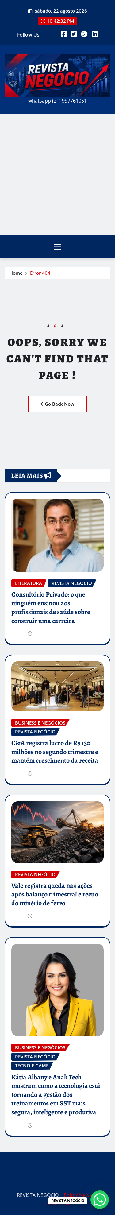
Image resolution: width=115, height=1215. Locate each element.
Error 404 (40, 273)
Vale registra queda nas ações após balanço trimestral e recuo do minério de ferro (54, 894)
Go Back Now (59, 404)
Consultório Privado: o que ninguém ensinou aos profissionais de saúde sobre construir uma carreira (50, 607)
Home (16, 273)
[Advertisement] (57, 174)
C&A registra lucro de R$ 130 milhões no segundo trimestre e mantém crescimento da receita (54, 751)
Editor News (78, 1195)
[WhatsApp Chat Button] (99, 1199)
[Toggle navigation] (57, 247)
